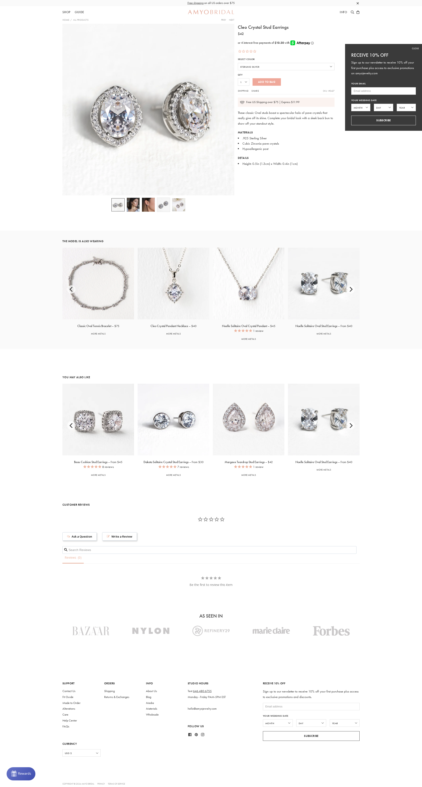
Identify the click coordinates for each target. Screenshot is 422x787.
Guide (79, 12)
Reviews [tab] (70, 557)
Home (65, 19)
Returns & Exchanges (116, 697)
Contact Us (68, 691)
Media (150, 703)
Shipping (243, 90)
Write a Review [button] (121, 536)
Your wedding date (275, 716)
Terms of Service (116, 783)
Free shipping (195, 3)
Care (65, 714)
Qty (240, 75)
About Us (151, 691)
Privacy (101, 783)
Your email (358, 83)
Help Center (69, 720)
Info (343, 12)
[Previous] (71, 289)
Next (231, 19)
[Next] (350, 289)
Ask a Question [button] (82, 536)
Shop (66, 12)
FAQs (65, 726)
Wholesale (152, 714)
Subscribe (311, 736)
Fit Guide (67, 697)
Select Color (246, 59)
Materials (151, 709)
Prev (223, 19)
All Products (81, 19)
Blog (148, 697)
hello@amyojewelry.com (202, 709)
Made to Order (71, 703)
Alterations (68, 709)
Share (255, 90)
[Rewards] (21, 773)
